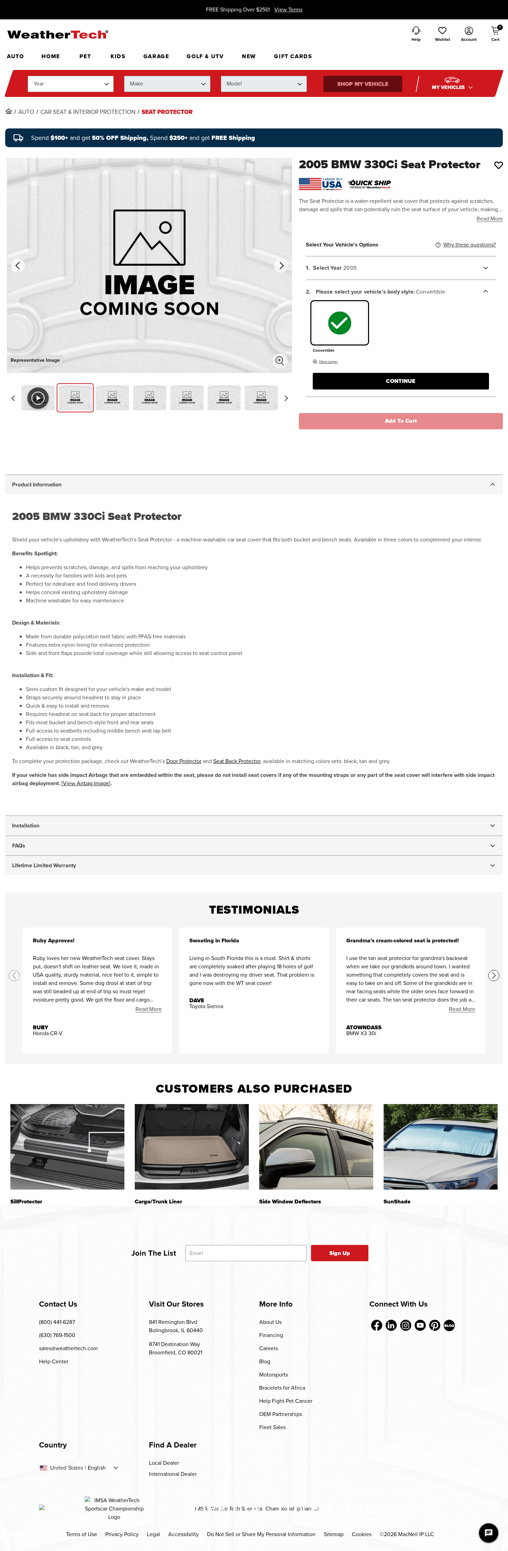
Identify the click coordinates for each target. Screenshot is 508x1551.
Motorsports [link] (273, 1375)
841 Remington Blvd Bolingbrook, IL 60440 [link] (176, 1326)
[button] (442, 34)
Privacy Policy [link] (122, 1534)
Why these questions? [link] (469, 245)
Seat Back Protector (236, 761)
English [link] (97, 1468)
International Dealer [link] (173, 1474)
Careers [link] (268, 1348)
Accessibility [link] (183, 1534)
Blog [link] (264, 1361)
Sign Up (339, 1253)
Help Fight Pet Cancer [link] (285, 1401)
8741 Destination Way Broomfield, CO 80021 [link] (175, 1348)
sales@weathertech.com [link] (68, 1348)
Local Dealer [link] (164, 1463)
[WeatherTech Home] (57, 34)
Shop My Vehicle (362, 84)
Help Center (53, 1361)
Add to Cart (401, 421)
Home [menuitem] (50, 56)
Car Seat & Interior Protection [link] (87, 112)
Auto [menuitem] (15, 56)
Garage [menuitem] (156, 56)
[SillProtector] (67, 1147)
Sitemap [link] (334, 1534)
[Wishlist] (499, 165)
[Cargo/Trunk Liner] (192, 1147)
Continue (400, 381)
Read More (490, 219)
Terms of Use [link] (81, 1534)
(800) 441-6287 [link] (57, 1322)
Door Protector (183, 761)
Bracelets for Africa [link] (282, 1388)
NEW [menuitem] (249, 56)
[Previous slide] (13, 398)
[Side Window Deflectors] (316, 1147)
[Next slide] (286, 398)
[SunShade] (441, 1147)
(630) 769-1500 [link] (57, 1335)
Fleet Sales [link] (272, 1427)
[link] (8, 111)
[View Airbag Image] (86, 783)
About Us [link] (270, 1322)
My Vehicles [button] (449, 87)
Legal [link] (153, 1534)
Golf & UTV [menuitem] (205, 56)
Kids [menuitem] (118, 56)
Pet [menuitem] (85, 56)
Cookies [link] (361, 1534)
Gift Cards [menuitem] (293, 56)
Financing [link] (271, 1335)
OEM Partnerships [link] (280, 1414)
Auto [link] (26, 112)
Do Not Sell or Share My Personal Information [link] (261, 1534)
